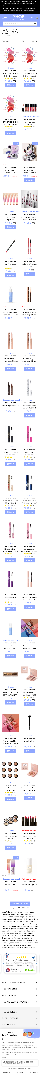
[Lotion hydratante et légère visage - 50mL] (10, 294)
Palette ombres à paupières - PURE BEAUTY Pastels (29, 695)
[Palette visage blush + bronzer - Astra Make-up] (10, 723)
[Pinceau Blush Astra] (29, 723)
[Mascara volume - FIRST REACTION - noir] (10, 531)
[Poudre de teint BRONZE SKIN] (10, 769)
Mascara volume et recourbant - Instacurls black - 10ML (29, 551)
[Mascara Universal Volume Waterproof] (29, 482)
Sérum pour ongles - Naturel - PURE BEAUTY (29, 886)
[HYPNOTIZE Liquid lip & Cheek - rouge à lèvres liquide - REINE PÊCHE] (29, 55)
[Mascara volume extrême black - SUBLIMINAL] (10, 579)
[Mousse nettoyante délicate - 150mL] (10, 627)
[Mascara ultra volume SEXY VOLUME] (10, 482)
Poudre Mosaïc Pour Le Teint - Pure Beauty (29, 789)
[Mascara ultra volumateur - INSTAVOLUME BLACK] (29, 434)
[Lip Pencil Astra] (10, 246)
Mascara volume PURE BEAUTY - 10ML (29, 598)
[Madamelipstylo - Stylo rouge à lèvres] (29, 294)
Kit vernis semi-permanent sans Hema (29, 171)
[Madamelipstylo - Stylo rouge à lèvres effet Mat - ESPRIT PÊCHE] (10, 340)
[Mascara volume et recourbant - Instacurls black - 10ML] (29, 531)
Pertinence (6, 41)
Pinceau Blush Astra (29, 741)
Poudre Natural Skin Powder (11, 837)
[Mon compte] (32, 17)
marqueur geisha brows (10, 405)
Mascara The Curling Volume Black (10, 453)
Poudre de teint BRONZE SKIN (10, 789)
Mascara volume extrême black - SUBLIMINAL (10, 599)
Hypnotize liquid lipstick (29, 123)
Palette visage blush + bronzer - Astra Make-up (11, 743)
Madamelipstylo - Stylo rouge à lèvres (29, 313)
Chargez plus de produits (20, 904)
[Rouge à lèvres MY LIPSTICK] (29, 818)
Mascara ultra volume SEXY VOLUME (10, 502)
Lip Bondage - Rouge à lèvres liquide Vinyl (29, 218)
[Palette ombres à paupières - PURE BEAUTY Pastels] (29, 674)
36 (23, 41)
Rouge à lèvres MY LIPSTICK (29, 837)
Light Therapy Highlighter (10, 218)
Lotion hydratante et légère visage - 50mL (10, 313)
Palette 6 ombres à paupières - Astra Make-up (29, 648)
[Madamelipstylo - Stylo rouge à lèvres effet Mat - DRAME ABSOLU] (29, 340)
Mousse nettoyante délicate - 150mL (10, 647)
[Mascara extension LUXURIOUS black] (29, 387)
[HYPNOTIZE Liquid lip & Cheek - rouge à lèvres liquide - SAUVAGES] (10, 104)
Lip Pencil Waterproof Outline (29, 265)
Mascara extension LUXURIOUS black (29, 406)
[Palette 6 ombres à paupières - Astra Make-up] (29, 627)
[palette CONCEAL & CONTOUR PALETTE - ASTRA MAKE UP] (10, 674)
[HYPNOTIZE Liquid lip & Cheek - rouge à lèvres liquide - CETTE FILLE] (10, 55)
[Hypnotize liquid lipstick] (29, 104)
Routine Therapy (10, 884)
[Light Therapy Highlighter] (10, 199)
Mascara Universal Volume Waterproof (29, 502)
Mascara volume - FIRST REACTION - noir (10, 551)
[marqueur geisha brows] (10, 387)
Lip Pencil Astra (10, 264)
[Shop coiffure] (19, 17)
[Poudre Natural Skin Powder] (10, 818)
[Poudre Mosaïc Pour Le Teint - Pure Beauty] (29, 769)
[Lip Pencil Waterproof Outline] (29, 246)
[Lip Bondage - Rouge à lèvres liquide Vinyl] (29, 199)
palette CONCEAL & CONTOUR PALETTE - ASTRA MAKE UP (10, 695)
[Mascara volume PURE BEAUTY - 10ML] (29, 579)
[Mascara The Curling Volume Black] (10, 434)
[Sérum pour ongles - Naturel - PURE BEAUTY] (29, 866)
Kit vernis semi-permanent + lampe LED (10, 172)
